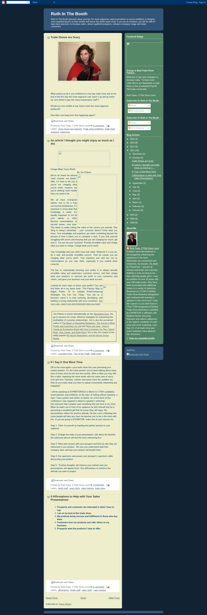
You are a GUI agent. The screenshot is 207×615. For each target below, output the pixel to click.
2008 (132, 223)
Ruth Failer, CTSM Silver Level (144, 248)
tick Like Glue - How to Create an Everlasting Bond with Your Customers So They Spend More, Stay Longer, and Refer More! (83, 329)
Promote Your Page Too (151, 41)
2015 (132, 143)
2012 (132, 147)
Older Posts (114, 598)
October (136, 158)
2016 (132, 139)
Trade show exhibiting (93, 129)
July (134, 187)
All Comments (137, 111)
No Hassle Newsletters (77, 335)
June (135, 191)
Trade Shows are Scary (65, 37)
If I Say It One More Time (66, 362)
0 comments (98, 126)
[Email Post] (107, 126)
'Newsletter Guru (101, 314)
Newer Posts (52, 598)
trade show (96, 354)
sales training (87, 488)
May (134, 195)
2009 (132, 219)
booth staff (63, 488)
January (136, 210)
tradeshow (65, 132)
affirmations (63, 590)
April (134, 198)
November (137, 154)
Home (83, 598)
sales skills (74, 488)
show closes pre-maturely (70, 129)
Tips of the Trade (82, 354)
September (137, 183)
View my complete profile (142, 338)
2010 (132, 215)
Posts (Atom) (65, 604)
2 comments (98, 485)
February (136, 206)
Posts (133, 105)
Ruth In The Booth (69, 13)
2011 (132, 150)
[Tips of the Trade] (156, 65)
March (135, 202)
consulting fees (65, 354)
